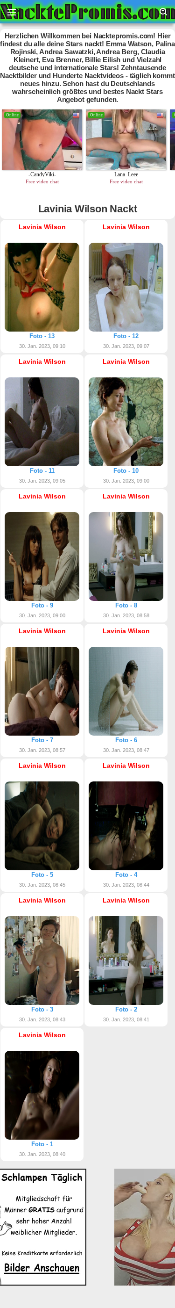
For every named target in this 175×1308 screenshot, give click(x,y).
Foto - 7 (42, 740)
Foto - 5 (42, 874)
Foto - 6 (126, 740)
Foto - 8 (126, 605)
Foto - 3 (42, 1009)
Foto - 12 (126, 336)
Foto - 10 (126, 470)
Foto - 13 (42, 336)
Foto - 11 (42, 470)
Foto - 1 (42, 1144)
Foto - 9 (42, 605)
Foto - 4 (126, 874)
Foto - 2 (126, 1009)
